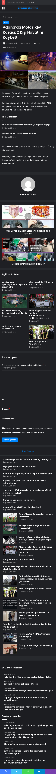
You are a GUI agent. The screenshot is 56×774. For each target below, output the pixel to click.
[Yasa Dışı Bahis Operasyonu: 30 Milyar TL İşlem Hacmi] (10, 616)
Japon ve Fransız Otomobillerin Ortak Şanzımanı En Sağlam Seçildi (35, 538)
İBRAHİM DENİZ (12, 43)
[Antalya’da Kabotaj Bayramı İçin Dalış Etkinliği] (14, 301)
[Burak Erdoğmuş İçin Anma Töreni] (41, 332)
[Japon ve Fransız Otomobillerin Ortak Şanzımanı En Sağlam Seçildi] (10, 540)
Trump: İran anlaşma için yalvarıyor (19, 500)
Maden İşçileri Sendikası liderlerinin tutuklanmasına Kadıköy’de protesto (40, 314)
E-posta (6, 409)
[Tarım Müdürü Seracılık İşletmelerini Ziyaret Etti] (10, 517)
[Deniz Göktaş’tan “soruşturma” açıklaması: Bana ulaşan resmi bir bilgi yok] (10, 604)
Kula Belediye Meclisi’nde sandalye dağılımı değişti (26, 124)
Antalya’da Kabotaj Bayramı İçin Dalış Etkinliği (14, 311)
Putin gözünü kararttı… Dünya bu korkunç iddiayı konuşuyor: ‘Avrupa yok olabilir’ (35, 579)
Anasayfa (8, 17)
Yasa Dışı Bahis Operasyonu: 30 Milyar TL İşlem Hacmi (34, 614)
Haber (16, 17)
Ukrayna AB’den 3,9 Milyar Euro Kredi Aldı (41, 283)
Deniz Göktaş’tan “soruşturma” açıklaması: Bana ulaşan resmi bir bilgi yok (35, 603)
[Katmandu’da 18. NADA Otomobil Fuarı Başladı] (10, 637)
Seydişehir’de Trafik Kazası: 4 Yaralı (19, 133)
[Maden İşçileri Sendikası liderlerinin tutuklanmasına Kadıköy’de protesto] (41, 301)
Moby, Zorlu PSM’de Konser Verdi (11, 327)
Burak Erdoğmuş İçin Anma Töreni (38, 342)
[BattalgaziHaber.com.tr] (28, 7)
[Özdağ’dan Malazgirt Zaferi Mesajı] (10, 649)
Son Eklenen (28, 451)
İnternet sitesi (8, 419)
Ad (4, 399)
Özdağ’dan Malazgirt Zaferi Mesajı (35, 645)
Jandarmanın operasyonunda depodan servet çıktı (27, 2)
